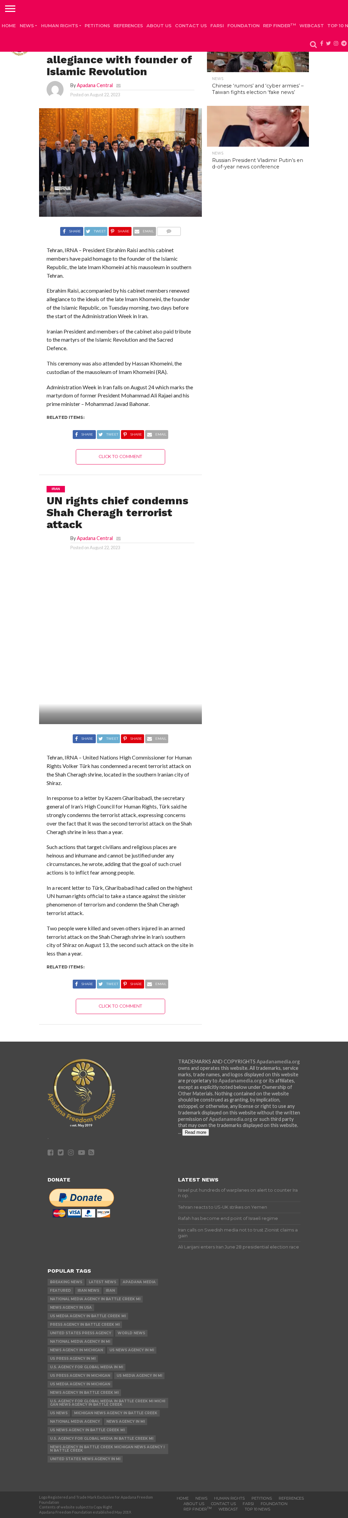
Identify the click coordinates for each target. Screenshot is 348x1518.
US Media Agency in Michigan (80, 1384)
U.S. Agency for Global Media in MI (86, 1367)
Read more (195, 1132)
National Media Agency (75, 1421)
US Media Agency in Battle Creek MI (88, 1316)
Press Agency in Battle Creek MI (85, 1324)
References (128, 25)
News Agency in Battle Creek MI (84, 1392)
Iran (110, 1290)
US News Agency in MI (131, 1350)
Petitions (97, 25)
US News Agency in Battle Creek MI (87, 1430)
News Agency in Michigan (76, 1350)
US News (59, 1413)
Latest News (102, 1282)
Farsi (217, 25)
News (27, 25)
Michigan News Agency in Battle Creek (115, 1413)
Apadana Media (139, 1282)
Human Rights (59, 25)
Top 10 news (257, 1509)
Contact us (191, 25)
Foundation (243, 25)
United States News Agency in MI (85, 1459)
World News (131, 1333)
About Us (159, 25)
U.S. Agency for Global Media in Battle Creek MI (101, 1438)
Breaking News (66, 1282)
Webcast (311, 25)
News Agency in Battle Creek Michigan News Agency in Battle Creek (107, 1449)
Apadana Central (95, 85)
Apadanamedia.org (278, 1061)
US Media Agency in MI (139, 1375)
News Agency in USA (71, 1307)
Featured (60, 1290)
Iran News (88, 1290)
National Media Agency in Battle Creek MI (95, 1299)
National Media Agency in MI (80, 1341)
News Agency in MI (125, 1421)
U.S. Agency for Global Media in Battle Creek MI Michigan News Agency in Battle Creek (107, 1403)
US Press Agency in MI (72, 1358)
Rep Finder (279, 25)
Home (9, 25)
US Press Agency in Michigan (80, 1375)
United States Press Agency (80, 1333)
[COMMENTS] (169, 229)
